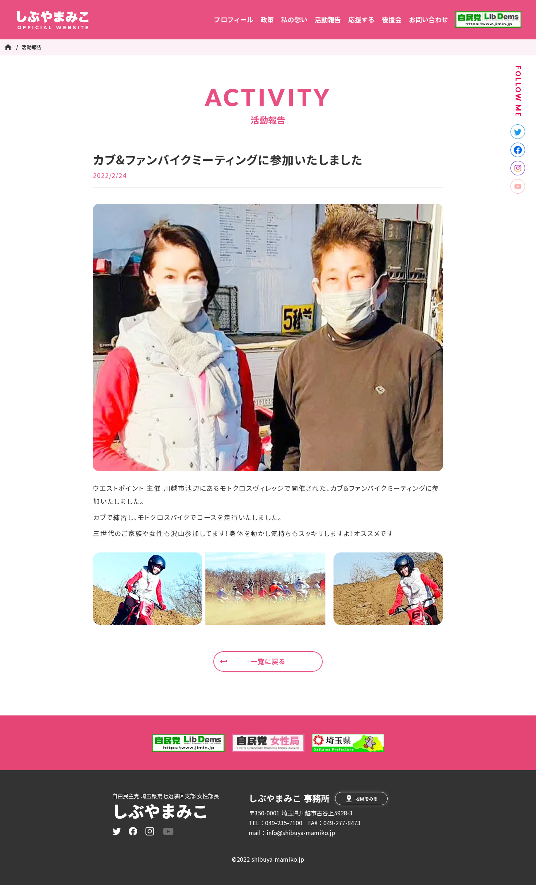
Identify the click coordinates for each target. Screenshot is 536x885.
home (8, 47)
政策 (267, 19)
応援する (361, 19)
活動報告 (328, 19)
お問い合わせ (428, 19)
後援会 (391, 19)
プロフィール (233, 19)
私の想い (294, 19)
